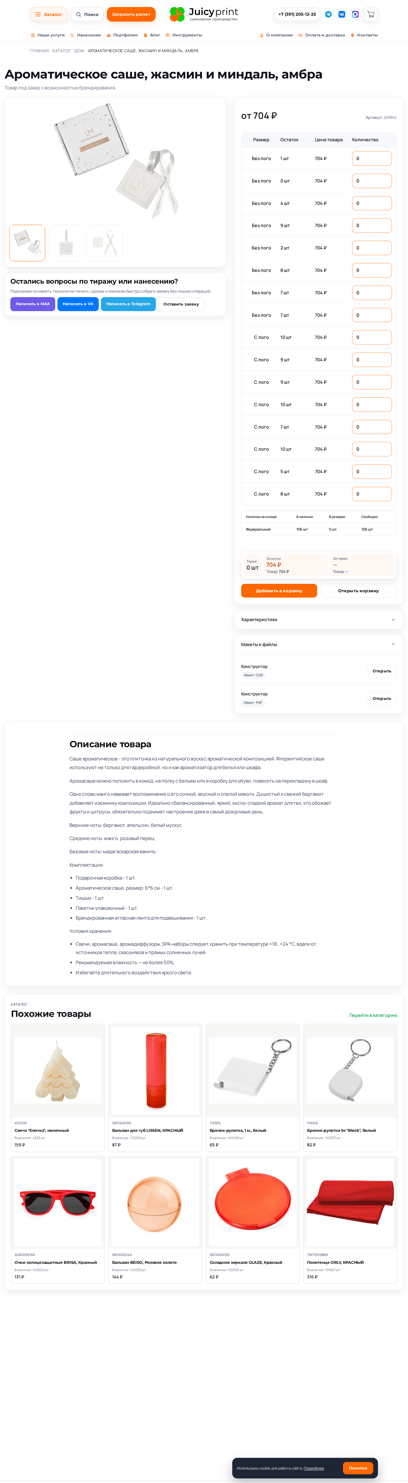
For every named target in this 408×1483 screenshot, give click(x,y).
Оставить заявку (181, 303)
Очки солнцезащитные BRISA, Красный (56, 1262)
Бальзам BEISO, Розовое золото (144, 1262)
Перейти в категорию (373, 1015)
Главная (39, 50)
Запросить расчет (131, 14)
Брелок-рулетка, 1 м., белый (238, 1130)
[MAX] (355, 14)
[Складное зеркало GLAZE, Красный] (252, 1202)
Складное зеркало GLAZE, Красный (246, 1262)
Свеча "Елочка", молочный (42, 1130)
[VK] (341, 14)
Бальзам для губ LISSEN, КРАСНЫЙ (147, 1130)
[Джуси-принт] (204, 14)
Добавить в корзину (279, 590)
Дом (79, 50)
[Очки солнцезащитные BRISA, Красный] (57, 1202)
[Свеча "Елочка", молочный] (57, 1070)
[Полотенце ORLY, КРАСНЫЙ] (350, 1202)
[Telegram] (328, 14)
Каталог (62, 50)
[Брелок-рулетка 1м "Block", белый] (350, 1070)
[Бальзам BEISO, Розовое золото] (155, 1202)
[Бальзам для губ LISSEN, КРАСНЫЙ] (155, 1070)
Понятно (358, 1468)
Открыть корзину (358, 590)
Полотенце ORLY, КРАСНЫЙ (335, 1262)
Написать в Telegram (128, 303)
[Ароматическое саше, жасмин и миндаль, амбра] (27, 243)
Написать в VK (78, 303)
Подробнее (314, 1468)
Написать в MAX (33, 303)
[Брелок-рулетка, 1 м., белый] (252, 1070)
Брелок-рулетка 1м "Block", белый (341, 1130)
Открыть (382, 671)
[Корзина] (370, 14)
